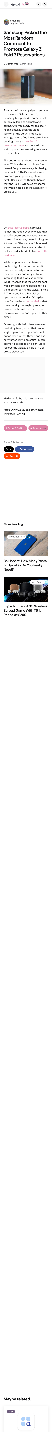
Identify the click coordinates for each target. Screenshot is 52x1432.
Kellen (16, 20)
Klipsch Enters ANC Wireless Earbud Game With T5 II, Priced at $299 (25, 610)
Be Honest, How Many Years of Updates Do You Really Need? (25, 565)
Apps (11, 1411)
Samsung (39, 428)
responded (32, 301)
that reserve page (18, 227)
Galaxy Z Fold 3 (16, 428)
